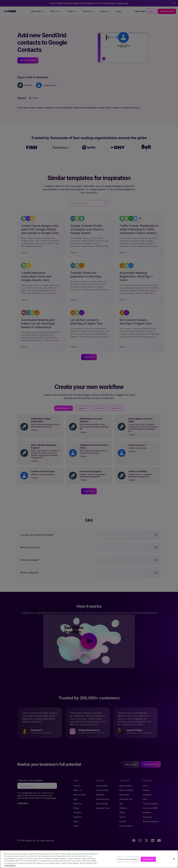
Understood (148, 859)
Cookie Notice (10, 865)
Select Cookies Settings (127, 859)
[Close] (174, 858)
